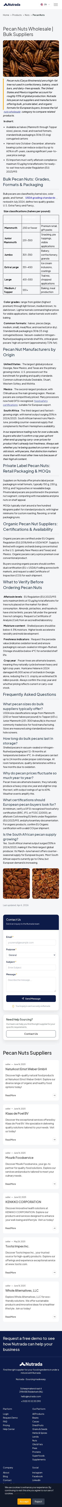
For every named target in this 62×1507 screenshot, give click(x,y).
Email (10, 937)
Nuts (27, 15)
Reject (38, 1501)
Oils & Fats (37, 1444)
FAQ (5, 1421)
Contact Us (31, 1033)
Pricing (6, 1425)
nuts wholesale (12, 111)
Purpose (11, 949)
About (6, 1472)
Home (6, 15)
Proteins (36, 1451)
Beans (35, 1417)
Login (6, 1413)
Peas (34, 1448)
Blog (5, 1476)
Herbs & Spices (39, 1432)
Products (17, 15)
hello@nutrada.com (31, 1396)
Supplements (39, 1459)
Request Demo (10, 1417)
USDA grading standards (40, 197)
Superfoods (38, 1455)
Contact (7, 1480)
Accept (24, 1501)
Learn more (19, 1493)
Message (11, 974)
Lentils (35, 1436)
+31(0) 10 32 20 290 (31, 1401)
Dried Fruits (37, 1425)
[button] (56, 4)
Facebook (37, 1476)
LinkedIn (36, 1480)
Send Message (32, 998)
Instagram (37, 1472)
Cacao (35, 1421)
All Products (38, 1413)
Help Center (9, 1429)
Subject (11, 961)
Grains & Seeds (39, 1429)
